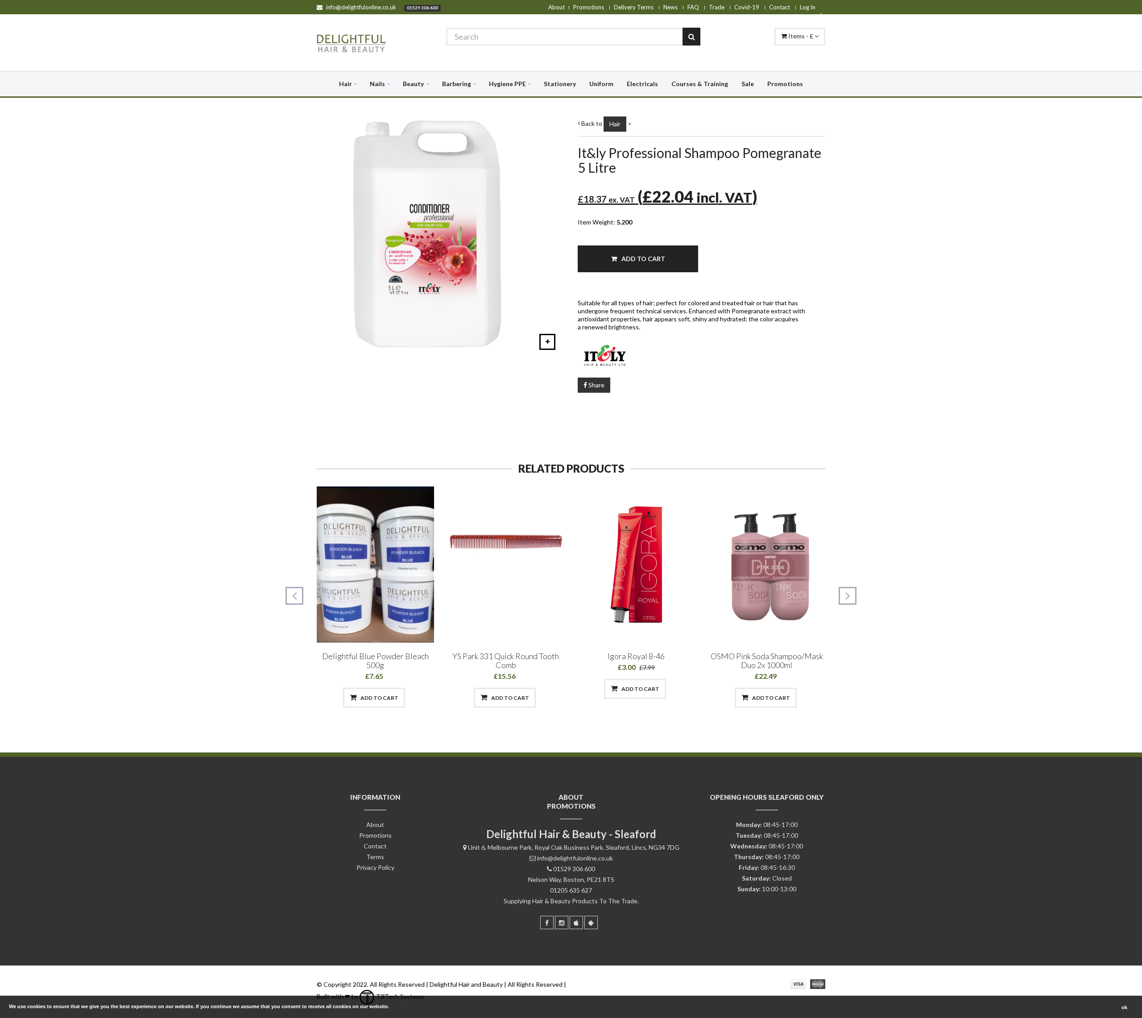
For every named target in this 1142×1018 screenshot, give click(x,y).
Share (595, 385)
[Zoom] (547, 342)
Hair (345, 83)
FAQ (693, 7)
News (670, 7)
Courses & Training (699, 83)
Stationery (560, 83)
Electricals (642, 83)
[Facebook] (547, 922)
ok (1124, 1007)
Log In (807, 7)
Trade (716, 7)
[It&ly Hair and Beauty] (701, 354)
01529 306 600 (422, 7)
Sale (747, 83)
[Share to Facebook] (328, 698)
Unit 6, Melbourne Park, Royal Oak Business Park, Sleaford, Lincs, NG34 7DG (573, 847)
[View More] (420, 698)
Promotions (588, 7)
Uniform (601, 83)
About (556, 7)
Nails (377, 83)
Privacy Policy (375, 867)
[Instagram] (561, 922)
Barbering (456, 83)
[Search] (691, 37)
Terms (375, 856)
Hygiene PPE (507, 83)
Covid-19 (746, 7)
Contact (779, 7)
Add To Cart (642, 258)
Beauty (413, 83)
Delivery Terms (634, 7)
